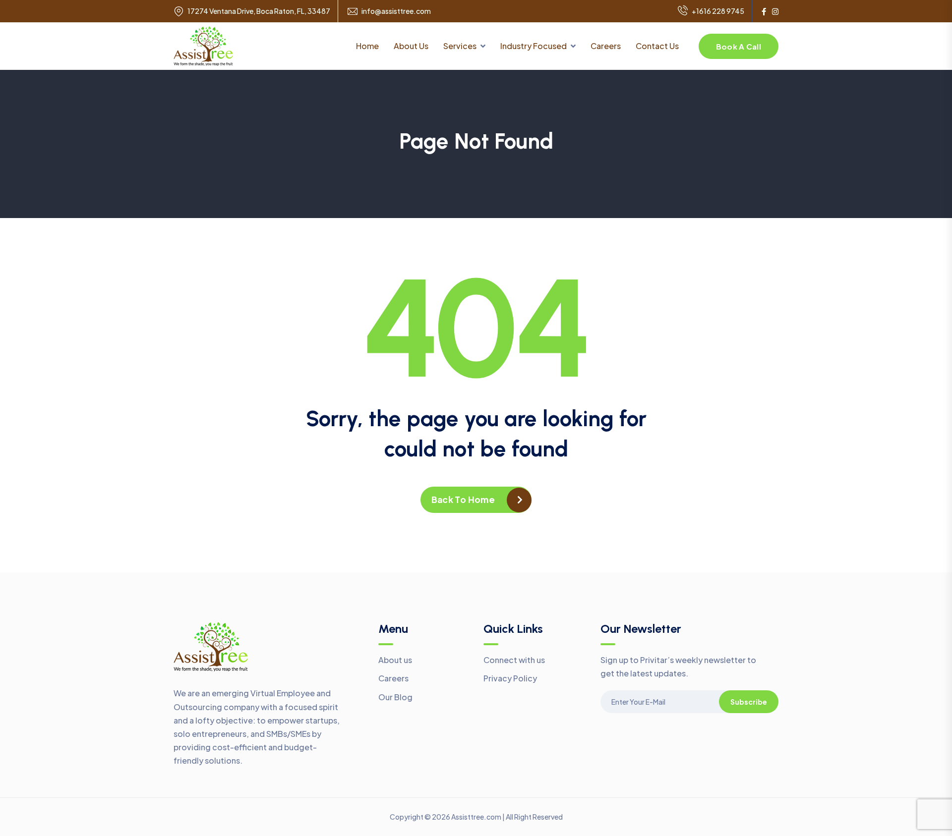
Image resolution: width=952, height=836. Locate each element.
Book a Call (738, 46)
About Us (411, 46)
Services (459, 46)
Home (367, 46)
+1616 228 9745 (718, 10)
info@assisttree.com (396, 11)
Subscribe (748, 701)
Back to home (463, 499)
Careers (606, 46)
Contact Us (657, 46)
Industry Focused (533, 46)
